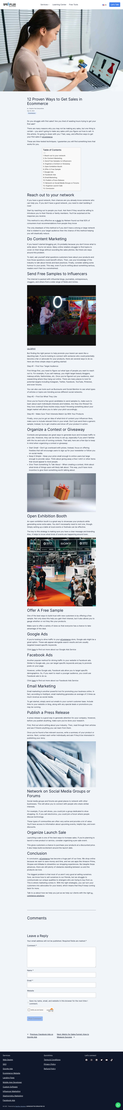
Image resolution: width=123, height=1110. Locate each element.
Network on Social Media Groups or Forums (62, 183)
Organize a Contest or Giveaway (57, 164)
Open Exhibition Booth (53, 166)
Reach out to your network (54, 156)
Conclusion (50, 188)
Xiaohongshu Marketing (13, 1096)
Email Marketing (51, 177)
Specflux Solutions (20, 1106)
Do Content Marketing (53, 158)
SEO (4, 1064)
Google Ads (48, 172)
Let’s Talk (115, 5)
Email (30, 980)
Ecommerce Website (11, 1073)
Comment (32, 945)
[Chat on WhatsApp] (118, 1105)
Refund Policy (50, 1069)
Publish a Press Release (55, 180)
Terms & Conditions (52, 1060)
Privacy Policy (50, 1064)
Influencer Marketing (11, 1091)
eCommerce (47, 137)
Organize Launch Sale (54, 186)
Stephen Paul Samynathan (36, 108)
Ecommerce (31, 113)
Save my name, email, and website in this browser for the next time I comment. (58, 1002)
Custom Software (10, 1087)
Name (30, 970)
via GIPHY (31, 349)
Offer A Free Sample (53, 169)
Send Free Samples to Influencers (58, 161)
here (34, 649)
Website (30, 991)
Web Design (8, 1060)
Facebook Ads (50, 175)
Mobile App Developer (12, 1082)
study (58, 220)
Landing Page (8, 1078)
